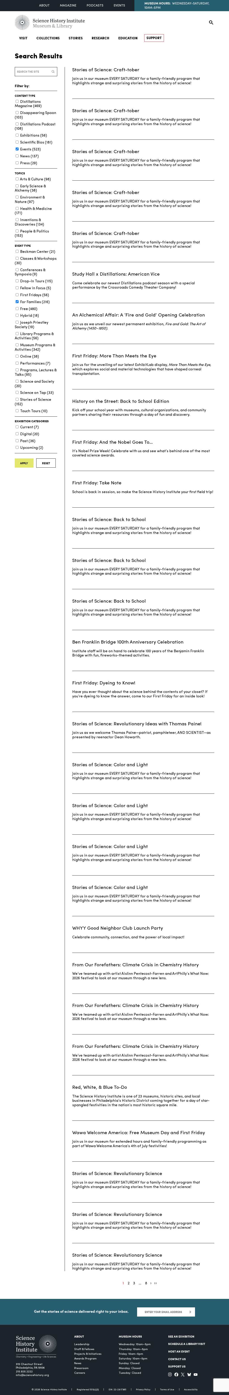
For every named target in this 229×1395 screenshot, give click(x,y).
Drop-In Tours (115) (36, 281)
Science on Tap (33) (37, 393)
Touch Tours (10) (33, 411)
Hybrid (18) (29, 316)
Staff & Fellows (84, 1349)
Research (100, 38)
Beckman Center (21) (37, 252)
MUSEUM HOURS (130, 1336)
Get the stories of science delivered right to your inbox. (81, 1311)
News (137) (29, 156)
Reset (46, 463)
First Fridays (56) (34, 295)
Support (154, 37)
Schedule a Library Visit (186, 1344)
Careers (79, 1373)
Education (128, 38)
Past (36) (27, 441)
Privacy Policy (143, 1390)
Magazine (68, 5)
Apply (24, 463)
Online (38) (29, 357)
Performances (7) (35, 363)
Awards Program (85, 1358)
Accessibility (190, 1390)
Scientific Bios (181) (36, 142)
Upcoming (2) (31, 448)
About (44, 5)
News (77, 1363)
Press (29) (28, 163)
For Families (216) (35, 302)
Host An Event (179, 1351)
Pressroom (81, 1368)
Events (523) (30, 149)
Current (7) (29, 427)
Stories (76, 38)
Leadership (81, 1344)
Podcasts (95, 5)
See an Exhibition (181, 1336)
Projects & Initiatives (88, 1354)
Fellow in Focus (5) (35, 288)
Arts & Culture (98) (35, 179)
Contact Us (177, 1359)
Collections (48, 38)
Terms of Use (167, 1390)
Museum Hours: (157, 3)
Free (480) (28, 309)
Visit (23, 38)
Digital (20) (29, 434)
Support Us (177, 1366)
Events (119, 5)
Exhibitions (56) (33, 135)
